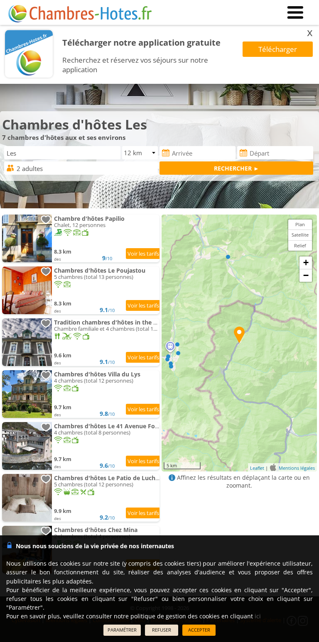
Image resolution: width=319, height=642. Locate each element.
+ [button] (306, 262)
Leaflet (257, 468)
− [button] (306, 275)
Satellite (300, 235)
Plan (300, 224)
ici (258, 616)
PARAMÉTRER (122, 630)
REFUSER (161, 630)
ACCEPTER (199, 630)
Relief (300, 245)
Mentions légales (297, 468)
